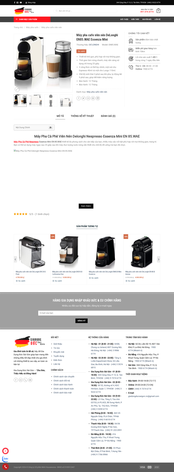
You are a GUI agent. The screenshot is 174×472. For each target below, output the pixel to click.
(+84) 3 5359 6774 (99, 409)
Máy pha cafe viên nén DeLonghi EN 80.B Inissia (140, 273)
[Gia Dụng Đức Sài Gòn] (24, 11)
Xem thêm (86, 206)
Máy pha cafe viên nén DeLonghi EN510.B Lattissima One (67, 273)
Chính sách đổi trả (61, 380)
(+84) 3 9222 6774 (153, 2)
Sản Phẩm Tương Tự (87, 226)
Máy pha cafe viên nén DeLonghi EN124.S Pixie (31, 273)
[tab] (60, 116)
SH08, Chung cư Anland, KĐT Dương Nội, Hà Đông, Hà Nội (106, 347)
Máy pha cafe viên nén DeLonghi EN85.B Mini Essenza (105, 273)
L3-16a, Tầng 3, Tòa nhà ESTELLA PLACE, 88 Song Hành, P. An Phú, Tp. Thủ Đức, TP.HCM (106, 402)
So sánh (81, 51)
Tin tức (56, 348)
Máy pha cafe (32, 27)
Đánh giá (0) (108, 116)
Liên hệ (56, 364)
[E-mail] (17, 2)
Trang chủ (18, 27)
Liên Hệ (157, 19)
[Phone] (5, 467)
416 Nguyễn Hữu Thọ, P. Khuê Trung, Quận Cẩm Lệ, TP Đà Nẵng (105, 437)
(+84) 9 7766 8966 (99, 454)
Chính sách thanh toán (63, 388)
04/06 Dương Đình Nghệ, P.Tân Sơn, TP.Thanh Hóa (105, 426)
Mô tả (60, 116)
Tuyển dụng (58, 356)
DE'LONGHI (94, 44)
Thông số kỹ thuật (82, 116)
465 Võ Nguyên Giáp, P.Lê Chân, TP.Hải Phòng (105, 416)
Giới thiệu (57, 344)
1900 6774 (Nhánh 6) (144, 361)
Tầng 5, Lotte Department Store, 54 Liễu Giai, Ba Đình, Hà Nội (106, 361)
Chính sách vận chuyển (63, 376)
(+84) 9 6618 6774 (106, 419)
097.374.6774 (147, 12)
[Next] (68, 63)
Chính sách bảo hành (63, 384)
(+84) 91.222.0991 (113, 430)
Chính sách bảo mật (62, 392)
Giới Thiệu (124, 19)
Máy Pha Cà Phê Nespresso (26, 142)
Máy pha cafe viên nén (51, 27)
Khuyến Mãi (147, 19)
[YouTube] (21, 2)
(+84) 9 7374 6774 (113, 378)
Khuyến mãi (58, 352)
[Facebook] (15, 2)
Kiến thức (135, 19)
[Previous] (18, 63)
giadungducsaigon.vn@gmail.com (143, 396)
